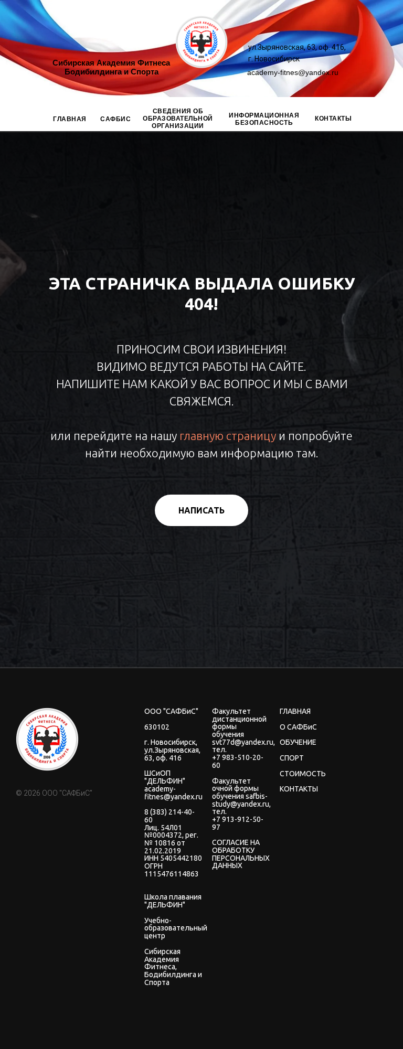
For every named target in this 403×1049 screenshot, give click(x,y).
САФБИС (115, 119)
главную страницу (227, 691)
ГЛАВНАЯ (70, 119)
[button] (201, 766)
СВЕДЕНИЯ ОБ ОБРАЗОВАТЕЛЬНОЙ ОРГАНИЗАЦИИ (178, 119)
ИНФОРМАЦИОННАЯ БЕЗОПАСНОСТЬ (264, 119)
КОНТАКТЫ (333, 118)
